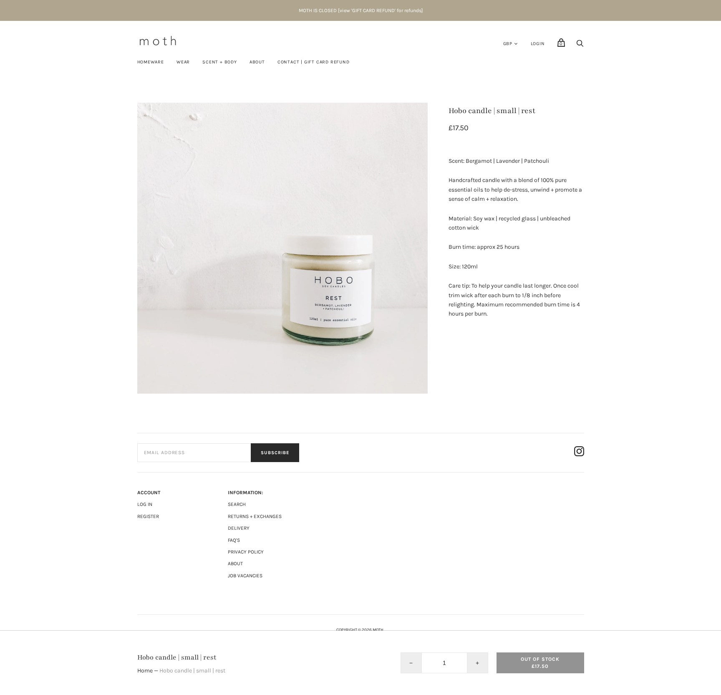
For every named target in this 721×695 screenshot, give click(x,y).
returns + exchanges (255, 516)
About (257, 62)
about (235, 563)
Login (538, 43)
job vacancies (245, 576)
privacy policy (246, 552)
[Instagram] (579, 452)
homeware (150, 62)
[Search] (580, 45)
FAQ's (234, 540)
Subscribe (275, 452)
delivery (239, 528)
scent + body (219, 62)
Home (145, 670)
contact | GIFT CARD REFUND (313, 62)
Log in (144, 504)
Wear (183, 62)
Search (237, 504)
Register (148, 516)
